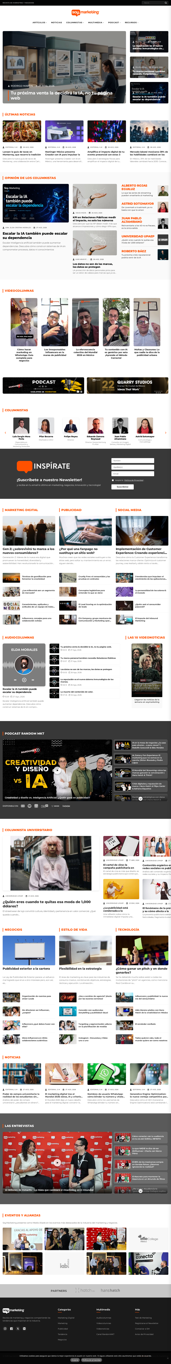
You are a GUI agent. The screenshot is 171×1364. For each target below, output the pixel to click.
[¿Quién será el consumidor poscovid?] (124, 606)
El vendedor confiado (145, 1024)
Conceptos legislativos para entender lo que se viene (92, 591)
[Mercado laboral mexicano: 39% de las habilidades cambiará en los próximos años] (149, 131)
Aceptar (75, 1360)
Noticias (56, 22)
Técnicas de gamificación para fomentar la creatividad (36, 577)
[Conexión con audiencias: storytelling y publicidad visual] (68, 1011)
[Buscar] (165, 2)
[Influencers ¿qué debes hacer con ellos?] (11, 1025)
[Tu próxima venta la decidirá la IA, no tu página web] (64, 67)
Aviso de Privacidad (144, 1334)
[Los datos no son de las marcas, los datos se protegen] (95, 242)
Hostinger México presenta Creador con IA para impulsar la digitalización (62, 155)
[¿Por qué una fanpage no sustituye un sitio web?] (85, 531)
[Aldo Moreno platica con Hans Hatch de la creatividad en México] (124, 1011)
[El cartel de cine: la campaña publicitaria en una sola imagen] (121, 846)
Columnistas (74, 22)
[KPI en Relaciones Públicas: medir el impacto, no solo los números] (95, 196)
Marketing (62, 1323)
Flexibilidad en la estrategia (80, 968)
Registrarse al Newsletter (146, 1323)
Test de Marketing (143, 1318)
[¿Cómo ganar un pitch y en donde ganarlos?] (142, 950)
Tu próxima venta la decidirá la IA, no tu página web (61, 95)
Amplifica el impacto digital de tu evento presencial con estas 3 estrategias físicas (106, 155)
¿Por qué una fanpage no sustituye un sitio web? (78, 551)
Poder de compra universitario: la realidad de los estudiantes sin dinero (21, 1097)
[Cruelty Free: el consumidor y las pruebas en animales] (68, 578)
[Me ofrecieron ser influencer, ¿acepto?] (11, 1011)
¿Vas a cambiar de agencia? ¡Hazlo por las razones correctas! (95, 997)
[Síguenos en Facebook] (11, 1328)
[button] (147, 675)
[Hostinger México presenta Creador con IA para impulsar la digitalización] (64, 131)
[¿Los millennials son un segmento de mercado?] (11, 592)
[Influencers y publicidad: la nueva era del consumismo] (124, 997)
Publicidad (63, 1329)
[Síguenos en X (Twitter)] (17, 1328)
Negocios (62, 1339)
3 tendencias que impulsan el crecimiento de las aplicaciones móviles (150, 579)
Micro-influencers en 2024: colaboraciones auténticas (34, 1039)
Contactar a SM (142, 1329)
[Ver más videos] (141, 797)
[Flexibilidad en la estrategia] (85, 950)
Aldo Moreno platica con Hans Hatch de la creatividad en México (151, 1011)
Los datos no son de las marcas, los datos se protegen (93, 266)
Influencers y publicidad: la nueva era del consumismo (151, 997)
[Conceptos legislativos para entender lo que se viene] (68, 592)
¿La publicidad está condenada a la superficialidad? (115, 910)
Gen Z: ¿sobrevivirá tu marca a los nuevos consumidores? (28, 551)
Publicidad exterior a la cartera (26, 968)
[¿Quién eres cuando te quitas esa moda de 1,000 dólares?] (51, 865)
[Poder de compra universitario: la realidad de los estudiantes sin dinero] (22, 1084)
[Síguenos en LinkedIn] (24, 1328)
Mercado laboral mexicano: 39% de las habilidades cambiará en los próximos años (149, 155)
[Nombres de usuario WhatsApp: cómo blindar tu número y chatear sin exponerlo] (107, 1084)
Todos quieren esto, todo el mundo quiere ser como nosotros (151, 1039)
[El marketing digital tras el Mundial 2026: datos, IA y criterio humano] (64, 1084)
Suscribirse (122, 487)
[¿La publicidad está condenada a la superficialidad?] (121, 889)
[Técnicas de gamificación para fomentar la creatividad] (11, 578)
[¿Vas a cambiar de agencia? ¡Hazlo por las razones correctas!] (68, 997)
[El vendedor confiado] (124, 1025)
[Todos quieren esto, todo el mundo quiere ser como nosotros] (124, 1039)
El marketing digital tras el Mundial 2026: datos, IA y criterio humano (63, 1097)
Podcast (113, 22)
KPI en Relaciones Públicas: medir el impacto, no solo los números (94, 219)
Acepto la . (130, 480)
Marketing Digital (66, 1318)
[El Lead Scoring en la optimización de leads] (68, 606)
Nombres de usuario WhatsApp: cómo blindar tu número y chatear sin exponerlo (106, 1097)
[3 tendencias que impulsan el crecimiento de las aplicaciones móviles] (124, 578)
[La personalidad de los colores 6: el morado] (124, 592)
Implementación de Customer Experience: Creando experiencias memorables (142, 552)
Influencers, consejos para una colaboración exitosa (36, 619)
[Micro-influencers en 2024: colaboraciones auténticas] (11, 1039)
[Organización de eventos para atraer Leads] (11, 997)
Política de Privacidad (133, 480)
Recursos (131, 22)
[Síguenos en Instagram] (5, 1328)
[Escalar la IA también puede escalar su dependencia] (36, 203)
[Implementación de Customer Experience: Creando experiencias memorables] (142, 531)
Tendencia (62, 1334)
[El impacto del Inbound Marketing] (124, 619)
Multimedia (95, 22)
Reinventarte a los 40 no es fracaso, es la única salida (138, 226)
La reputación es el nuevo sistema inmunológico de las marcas (148, 48)
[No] (167, 1358)
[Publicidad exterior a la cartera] (29, 950)
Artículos (39, 22)
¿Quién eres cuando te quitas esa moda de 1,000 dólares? (137, 241)
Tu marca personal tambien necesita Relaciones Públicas (149, 74)
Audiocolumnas (103, 1318)
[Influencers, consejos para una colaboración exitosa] (11, 619)
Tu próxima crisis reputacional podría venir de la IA (136, 256)
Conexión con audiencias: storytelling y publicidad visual (93, 1011)
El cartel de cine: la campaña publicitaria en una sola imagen (118, 867)
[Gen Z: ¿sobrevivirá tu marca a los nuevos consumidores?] (29, 531)
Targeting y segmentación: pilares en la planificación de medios (95, 1025)
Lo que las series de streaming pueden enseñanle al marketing (137, 194)
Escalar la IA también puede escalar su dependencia (149, 98)
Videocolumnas (103, 1323)
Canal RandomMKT (105, 1334)
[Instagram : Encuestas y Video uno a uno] (68, 1039)
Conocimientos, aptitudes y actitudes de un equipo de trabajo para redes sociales (38, 606)
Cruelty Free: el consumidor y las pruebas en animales (94, 577)
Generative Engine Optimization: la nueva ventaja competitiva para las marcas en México (149, 1097)
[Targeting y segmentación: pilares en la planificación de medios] (68, 1025)
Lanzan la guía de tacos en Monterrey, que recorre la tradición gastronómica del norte (22, 155)
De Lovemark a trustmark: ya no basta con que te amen (137, 208)
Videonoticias (102, 1329)
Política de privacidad (91, 1360)
